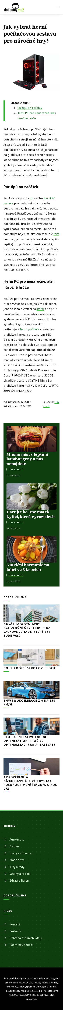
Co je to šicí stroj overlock (29, 668)
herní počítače (29, 329)
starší (40, 309)
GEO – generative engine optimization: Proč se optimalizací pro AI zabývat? (29, 740)
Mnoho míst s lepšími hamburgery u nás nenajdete (27, 459)
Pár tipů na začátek (29, 108)
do (31, 198)
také (56, 234)
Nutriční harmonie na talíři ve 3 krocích (27, 567)
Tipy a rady (15, 469)
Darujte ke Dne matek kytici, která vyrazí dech (30, 514)
